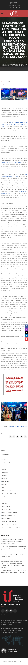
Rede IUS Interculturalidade (9, 512)
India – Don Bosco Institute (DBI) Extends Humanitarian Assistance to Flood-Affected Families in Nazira (13, 554)
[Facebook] (8, 7)
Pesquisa (4, 503)
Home (5, 63)
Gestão (4, 484)
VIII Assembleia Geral (8, 531)
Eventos (4, 475)
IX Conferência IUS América (9, 494)
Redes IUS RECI (6, 518)
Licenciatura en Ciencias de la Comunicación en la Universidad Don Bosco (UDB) (14, 124)
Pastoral (4, 500)
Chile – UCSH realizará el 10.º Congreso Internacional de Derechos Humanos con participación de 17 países (12, 541)
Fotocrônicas (5, 481)
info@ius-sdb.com (7, 624)
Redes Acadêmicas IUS (8, 515)
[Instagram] (19, 7)
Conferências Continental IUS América (12, 466)
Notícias (11, 434)
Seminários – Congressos (9, 521)
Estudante (6, 434)
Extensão (4, 478)
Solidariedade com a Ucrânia (9, 524)
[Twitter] (10, 7)
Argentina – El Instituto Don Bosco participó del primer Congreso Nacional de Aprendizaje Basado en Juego (13, 548)
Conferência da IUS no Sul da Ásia (11, 463)
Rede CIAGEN (6, 506)
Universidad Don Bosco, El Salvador (17, 426)
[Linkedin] (16, 7)
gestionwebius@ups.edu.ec (10, 632)
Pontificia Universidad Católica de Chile (11, 162)
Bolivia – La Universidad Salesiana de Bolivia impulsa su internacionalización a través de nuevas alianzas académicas (13, 572)
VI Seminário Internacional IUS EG (11, 528)
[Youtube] (13, 7)
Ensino (4, 469)
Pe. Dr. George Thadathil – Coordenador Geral (15, 620)
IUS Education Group (7, 490)
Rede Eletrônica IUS (7, 509)
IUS (3, 487)
